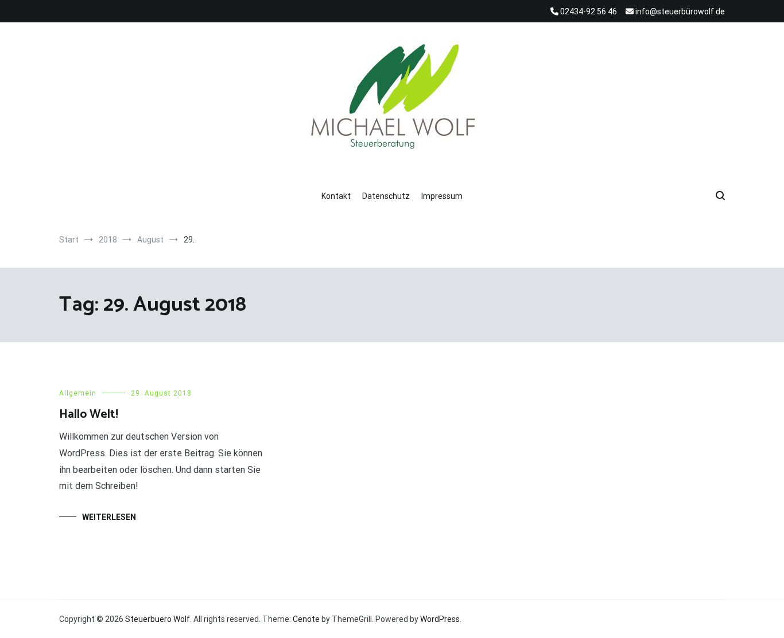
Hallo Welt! (88, 414)
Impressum (442, 196)
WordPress (440, 619)
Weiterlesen (109, 517)
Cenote (306, 619)
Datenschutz (386, 196)
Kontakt (336, 196)
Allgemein (77, 393)
